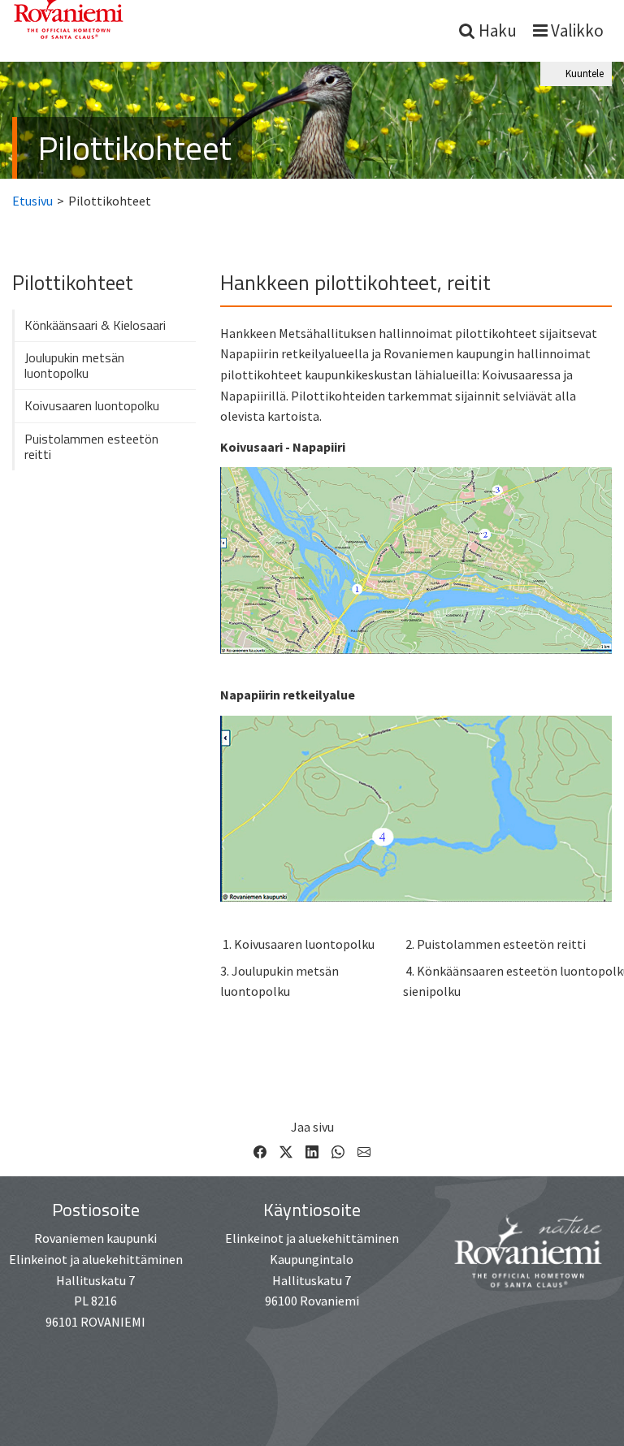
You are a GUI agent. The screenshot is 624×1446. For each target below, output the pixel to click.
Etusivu (32, 201)
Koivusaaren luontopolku (91, 405)
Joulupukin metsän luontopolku (74, 365)
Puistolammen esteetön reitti (91, 446)
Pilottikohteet (134, 147)
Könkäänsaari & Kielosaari (95, 325)
